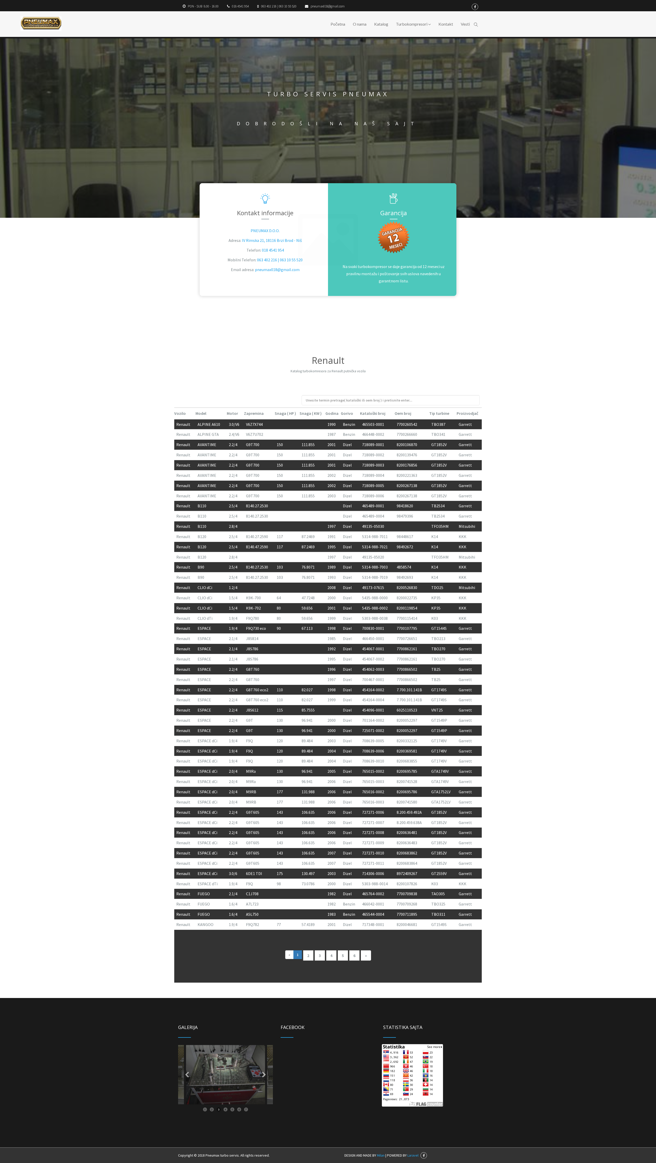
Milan (381, 1155)
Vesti (465, 24)
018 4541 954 (273, 250)
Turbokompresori (412, 24)
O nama (359, 24)
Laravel (412, 1155)
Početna (338, 24)
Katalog (381, 24)
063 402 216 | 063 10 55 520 (280, 259)
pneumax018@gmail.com (277, 269)
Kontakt (445, 24)
